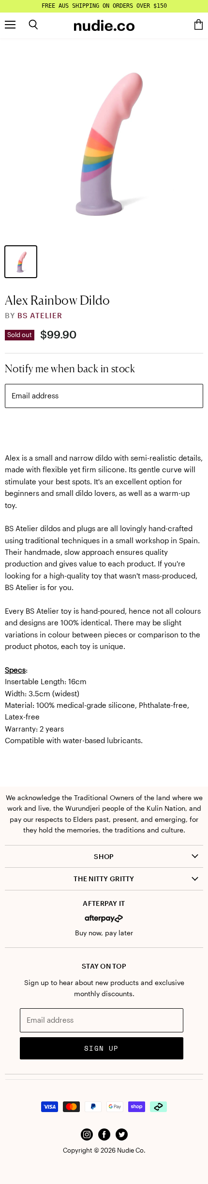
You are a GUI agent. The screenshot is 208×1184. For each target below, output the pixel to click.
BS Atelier (39, 315)
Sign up (101, 1048)
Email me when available (104, 428)
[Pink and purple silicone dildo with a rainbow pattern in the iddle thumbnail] (20, 261)
